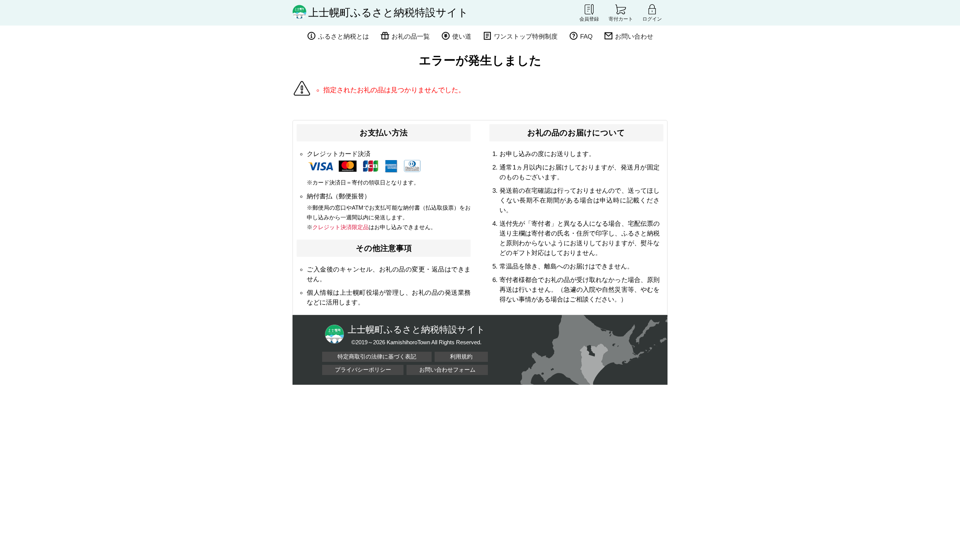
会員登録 (589, 18)
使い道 (461, 36)
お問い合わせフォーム (447, 369)
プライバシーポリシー (363, 369)
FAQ (586, 36)
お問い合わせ (634, 36)
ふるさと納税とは (343, 36)
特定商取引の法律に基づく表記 (377, 356)
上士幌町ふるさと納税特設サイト (388, 12)
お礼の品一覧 (411, 36)
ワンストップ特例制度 (526, 36)
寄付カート (621, 18)
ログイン (652, 18)
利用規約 (461, 356)
